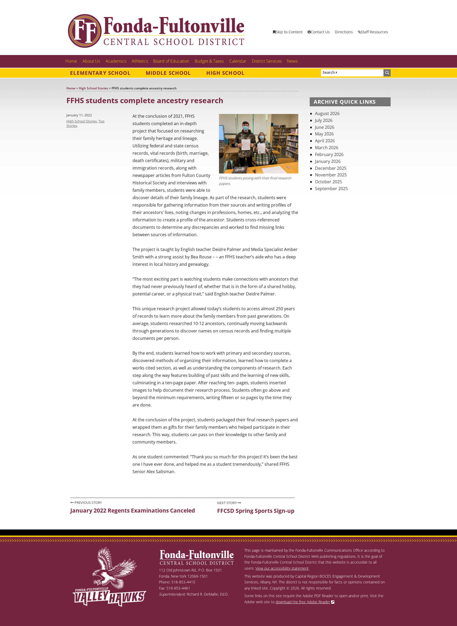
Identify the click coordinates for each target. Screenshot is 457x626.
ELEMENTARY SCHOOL (100, 73)
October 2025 (328, 182)
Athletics (140, 61)
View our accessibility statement (282, 568)
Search (329, 72)
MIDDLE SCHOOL (168, 73)
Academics (116, 61)
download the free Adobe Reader (303, 601)
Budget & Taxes (209, 61)
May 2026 (324, 134)
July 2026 (323, 120)
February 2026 (329, 154)
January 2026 (328, 161)
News (292, 61)
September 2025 (331, 188)
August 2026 (327, 113)
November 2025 (331, 175)
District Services (267, 61)
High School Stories (81, 121)
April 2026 (325, 141)
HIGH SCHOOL (225, 73)
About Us (91, 61)
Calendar (237, 61)
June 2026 (324, 127)
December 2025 (330, 168)
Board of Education (171, 61)
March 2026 (326, 147)
